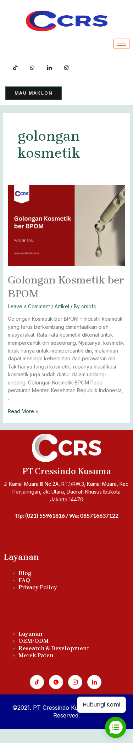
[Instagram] (75, 682)
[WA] (32, 66)
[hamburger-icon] (121, 44)
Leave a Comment (29, 306)
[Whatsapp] (56, 682)
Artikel (62, 306)
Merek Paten (36, 655)
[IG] (66, 66)
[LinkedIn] (49, 66)
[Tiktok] (15, 66)
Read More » (23, 411)
